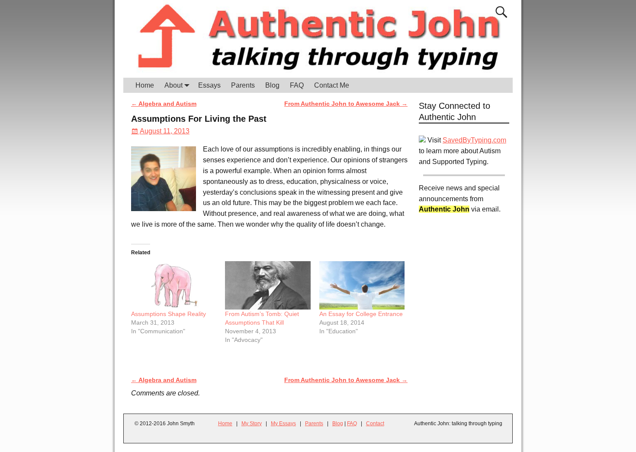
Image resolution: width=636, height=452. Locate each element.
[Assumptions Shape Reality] (173, 285)
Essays (209, 85)
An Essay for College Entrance (361, 313)
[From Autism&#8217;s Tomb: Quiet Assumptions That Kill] (267, 285)
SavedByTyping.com (474, 140)
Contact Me (331, 85)
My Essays (283, 423)
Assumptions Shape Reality (168, 313)
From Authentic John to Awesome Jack (346, 103)
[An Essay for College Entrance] (362, 285)
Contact (375, 423)
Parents (243, 85)
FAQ (297, 85)
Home (144, 85)
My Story (251, 423)
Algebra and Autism (163, 103)
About (173, 85)
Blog (272, 85)
